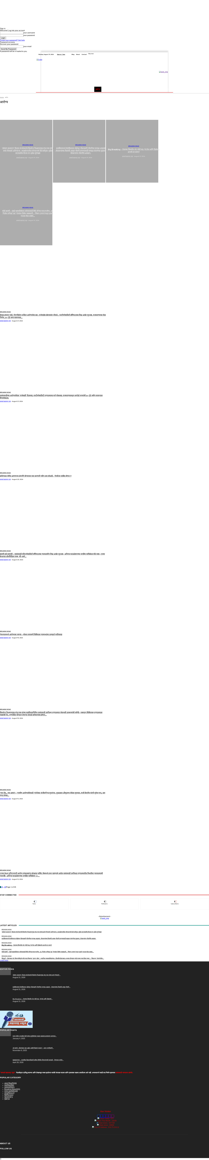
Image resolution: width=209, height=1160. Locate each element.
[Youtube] (169, 54)
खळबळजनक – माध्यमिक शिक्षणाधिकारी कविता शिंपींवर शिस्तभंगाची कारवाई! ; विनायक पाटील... (38, 1060)
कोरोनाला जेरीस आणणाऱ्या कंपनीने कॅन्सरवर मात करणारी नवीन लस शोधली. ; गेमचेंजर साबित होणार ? (35, 476)
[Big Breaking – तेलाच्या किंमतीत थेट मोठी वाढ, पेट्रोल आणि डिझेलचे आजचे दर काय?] (132, 151)
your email (27, 46)
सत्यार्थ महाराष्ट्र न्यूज (5, 321)
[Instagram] (161, 54)
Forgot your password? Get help (12, 40)
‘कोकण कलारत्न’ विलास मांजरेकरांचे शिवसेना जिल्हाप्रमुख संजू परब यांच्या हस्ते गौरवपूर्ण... (37, 975)
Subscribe (174, 900)
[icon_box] (104, 54)
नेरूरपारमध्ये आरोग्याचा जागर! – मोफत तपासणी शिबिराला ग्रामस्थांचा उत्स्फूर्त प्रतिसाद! (31, 634)
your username (29, 33)
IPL (6, 111)
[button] (167, 89)
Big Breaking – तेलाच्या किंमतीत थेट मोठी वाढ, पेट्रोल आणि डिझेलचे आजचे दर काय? (27, 945)
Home (2, 97)
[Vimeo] (166, 54)
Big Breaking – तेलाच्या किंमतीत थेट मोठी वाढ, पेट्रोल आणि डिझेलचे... (33, 999)
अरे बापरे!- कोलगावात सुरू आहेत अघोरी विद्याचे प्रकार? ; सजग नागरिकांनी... (33, 1048)
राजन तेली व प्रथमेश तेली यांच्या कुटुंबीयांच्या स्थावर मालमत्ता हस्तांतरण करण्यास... (35, 1036)
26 (5, 887)
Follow (104, 900)
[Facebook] (158, 54)
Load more (4, 960)
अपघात (6, 115)
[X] (164, 54)
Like (34, 900)
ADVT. (7, 108)
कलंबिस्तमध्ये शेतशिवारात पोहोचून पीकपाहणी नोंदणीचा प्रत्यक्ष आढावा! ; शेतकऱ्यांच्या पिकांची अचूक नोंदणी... (41, 987)
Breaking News (9, 109)
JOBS (6, 113)
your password (29, 35)
